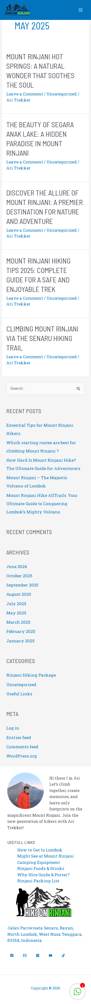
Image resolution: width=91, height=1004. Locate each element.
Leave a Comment (24, 94)
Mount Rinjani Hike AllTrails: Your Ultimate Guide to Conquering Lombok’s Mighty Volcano (42, 504)
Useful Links (19, 694)
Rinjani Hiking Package (31, 675)
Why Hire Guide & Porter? (43, 874)
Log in (12, 728)
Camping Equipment (38, 862)
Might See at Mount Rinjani (45, 856)
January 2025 (20, 641)
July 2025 (16, 603)
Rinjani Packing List (38, 881)
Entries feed (18, 737)
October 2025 (19, 576)
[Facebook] (12, 955)
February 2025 (20, 631)
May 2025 (16, 613)
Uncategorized (62, 94)
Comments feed (22, 746)
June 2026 (16, 566)
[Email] (24, 955)
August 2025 (18, 594)
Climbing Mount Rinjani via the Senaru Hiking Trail (42, 338)
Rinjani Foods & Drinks (40, 868)
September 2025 (22, 585)
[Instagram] (37, 955)
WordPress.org (21, 756)
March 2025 (18, 622)
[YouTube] (50, 955)
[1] (77, 994)
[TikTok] (63, 955)
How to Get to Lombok (39, 850)
